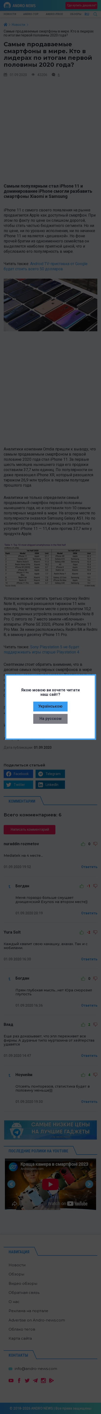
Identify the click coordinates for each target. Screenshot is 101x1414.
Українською (50, 706)
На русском (50, 718)
